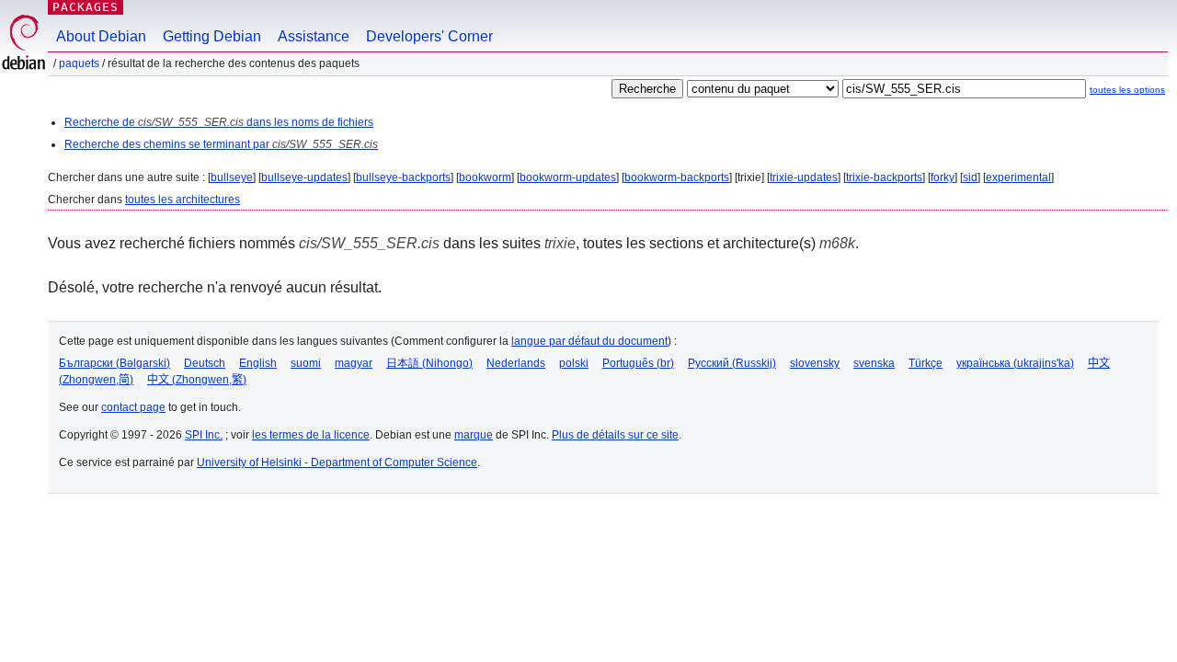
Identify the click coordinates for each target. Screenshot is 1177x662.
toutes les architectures (182, 199)
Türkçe (925, 363)
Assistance (313, 36)
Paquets (79, 63)
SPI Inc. (204, 434)
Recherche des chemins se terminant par (221, 144)
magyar (353, 363)
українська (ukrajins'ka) (1015, 363)
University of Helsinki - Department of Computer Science (337, 462)
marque (473, 434)
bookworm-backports (676, 177)
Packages (85, 7)
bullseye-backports (403, 177)
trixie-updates (804, 177)
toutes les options (1127, 90)
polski (573, 363)
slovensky (815, 363)
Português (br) (638, 363)
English (258, 363)
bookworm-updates (568, 177)
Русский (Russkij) (732, 363)
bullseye (232, 177)
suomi (306, 363)
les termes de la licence (311, 434)
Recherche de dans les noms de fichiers (218, 122)
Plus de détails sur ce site (615, 434)
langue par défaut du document (589, 341)
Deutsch (204, 363)
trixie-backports (884, 177)
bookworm (485, 177)
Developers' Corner (429, 36)
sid (970, 177)
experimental (1018, 177)
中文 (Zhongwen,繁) (196, 379)
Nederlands (515, 363)
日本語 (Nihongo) (429, 363)
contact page (133, 407)
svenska (874, 363)
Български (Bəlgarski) (114, 363)
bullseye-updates (304, 177)
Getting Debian (212, 36)
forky (942, 177)
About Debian (101, 36)
